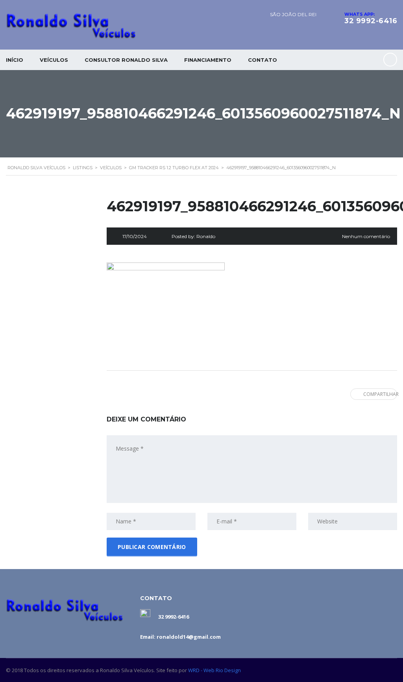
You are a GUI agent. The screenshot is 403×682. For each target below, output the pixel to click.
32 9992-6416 (370, 21)
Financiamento (207, 60)
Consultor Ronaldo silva (126, 60)
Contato (262, 60)
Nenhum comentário (366, 236)
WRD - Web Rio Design (214, 670)
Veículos (54, 60)
